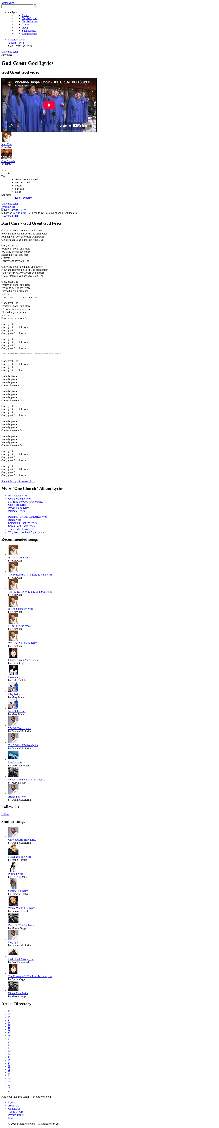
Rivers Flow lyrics (18, 993)
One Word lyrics (17, 504)
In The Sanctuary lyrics (20, 608)
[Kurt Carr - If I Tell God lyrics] (13, 554)
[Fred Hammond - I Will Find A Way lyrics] (13, 956)
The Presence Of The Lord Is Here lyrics (30, 574)
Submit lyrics (29, 30)
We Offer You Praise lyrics (22, 642)
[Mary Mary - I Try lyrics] (13, 691)
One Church (8, 161)
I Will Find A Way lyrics (21, 959)
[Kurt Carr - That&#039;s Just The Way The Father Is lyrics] (13, 588)
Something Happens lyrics (22, 522)
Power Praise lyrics (18, 507)
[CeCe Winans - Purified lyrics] (13, 870)
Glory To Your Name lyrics (23, 660)
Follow (5, 814)
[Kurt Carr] (6, 141)
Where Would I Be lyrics (21, 907)
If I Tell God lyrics (18, 557)
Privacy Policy (16, 1114)
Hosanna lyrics (16, 677)
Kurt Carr (6, 144)
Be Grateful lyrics (17, 495)
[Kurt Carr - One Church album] (6, 158)
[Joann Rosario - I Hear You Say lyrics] (13, 853)
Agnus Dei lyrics (17, 796)
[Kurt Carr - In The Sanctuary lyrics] (13, 605)
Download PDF (10, 215)
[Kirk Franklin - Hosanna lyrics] (13, 674)
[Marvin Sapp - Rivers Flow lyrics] (13, 990)
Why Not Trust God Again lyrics (26, 532)
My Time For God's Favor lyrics (25, 501)
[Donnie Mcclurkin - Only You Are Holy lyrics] (13, 836)
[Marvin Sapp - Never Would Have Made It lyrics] (13, 776)
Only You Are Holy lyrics (22, 839)
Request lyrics (29, 33)
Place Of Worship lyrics (21, 925)
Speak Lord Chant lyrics (21, 525)
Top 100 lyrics (29, 18)
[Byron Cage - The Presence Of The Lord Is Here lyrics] (13, 973)
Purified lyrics (15, 873)
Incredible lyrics (16, 711)
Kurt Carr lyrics (23, 197)
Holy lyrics (14, 942)
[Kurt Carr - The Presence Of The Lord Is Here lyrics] (13, 571)
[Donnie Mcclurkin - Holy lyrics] (13, 939)
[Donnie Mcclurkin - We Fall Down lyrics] (13, 725)
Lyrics (25, 15)
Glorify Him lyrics (18, 890)
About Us (13, 1105)
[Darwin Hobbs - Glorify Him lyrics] (13, 887)
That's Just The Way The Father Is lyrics (30, 591)
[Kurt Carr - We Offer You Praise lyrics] (13, 639)
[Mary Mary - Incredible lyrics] (13, 708)
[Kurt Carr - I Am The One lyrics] (13, 622)
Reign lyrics (14, 519)
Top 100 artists (30, 21)
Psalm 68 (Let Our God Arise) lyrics (27, 516)
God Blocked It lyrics (19, 498)
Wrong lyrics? (8, 206)
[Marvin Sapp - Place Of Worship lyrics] (13, 922)
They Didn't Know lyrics (21, 529)
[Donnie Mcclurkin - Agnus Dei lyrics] (13, 793)
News (25, 27)
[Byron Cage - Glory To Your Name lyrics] (13, 656)
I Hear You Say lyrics (19, 856)
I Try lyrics (14, 694)
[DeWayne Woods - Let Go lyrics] (13, 759)
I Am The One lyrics (19, 625)
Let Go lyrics (15, 762)
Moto (7, 2)
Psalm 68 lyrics (16, 510)
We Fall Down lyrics (19, 728)
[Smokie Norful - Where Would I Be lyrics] (13, 904)
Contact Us (14, 1108)
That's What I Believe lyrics (23, 745)
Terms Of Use (15, 1111)
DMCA (12, 1117)
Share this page (9, 51)
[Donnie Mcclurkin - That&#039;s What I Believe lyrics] (13, 742)
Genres (26, 24)
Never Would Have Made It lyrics (26, 779)
